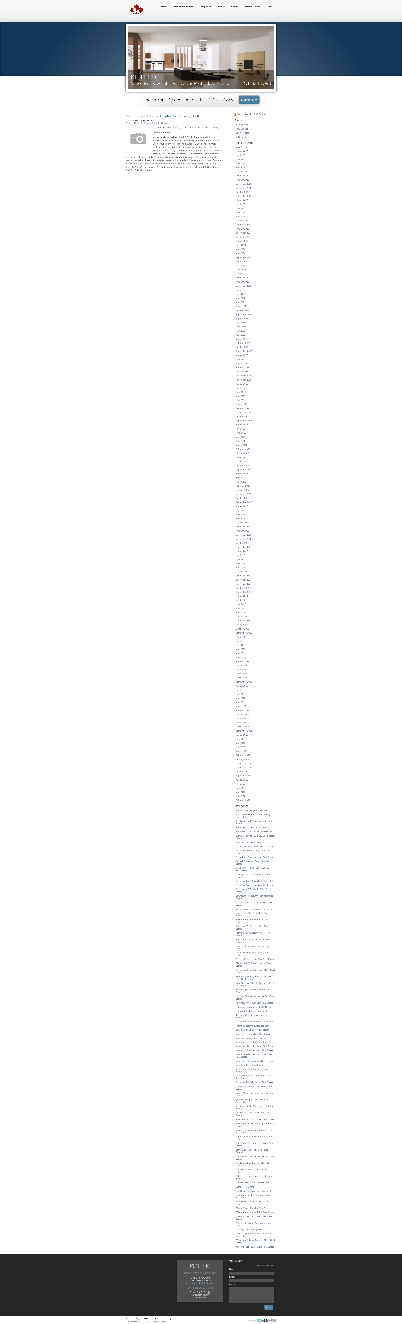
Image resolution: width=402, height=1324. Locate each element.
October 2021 (242, 310)
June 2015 (241, 559)
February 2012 (243, 710)
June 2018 (241, 433)
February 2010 (243, 800)
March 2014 (241, 616)
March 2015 (241, 571)
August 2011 (242, 735)
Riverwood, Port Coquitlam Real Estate (255, 1119)
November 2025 (244, 188)
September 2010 (244, 775)
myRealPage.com (261, 1321)
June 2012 (241, 694)
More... (270, 6)
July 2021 (240, 322)
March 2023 (241, 273)
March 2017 (241, 482)
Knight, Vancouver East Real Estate (253, 1025)
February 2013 (243, 661)
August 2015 (242, 551)
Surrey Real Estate (245, 1187)
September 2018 (244, 420)
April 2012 (241, 702)
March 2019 (241, 404)
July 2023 (240, 265)
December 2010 (244, 763)
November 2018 (244, 412)
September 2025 (244, 196)
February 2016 (243, 526)
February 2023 (243, 277)
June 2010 (241, 788)
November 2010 (244, 767)
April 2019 (241, 400)
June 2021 (241, 326)
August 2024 (242, 241)
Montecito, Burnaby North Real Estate (151, 123)
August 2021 (242, 318)
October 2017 (242, 465)
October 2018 (242, 416)
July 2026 (240, 155)
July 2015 (240, 555)
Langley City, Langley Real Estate (252, 1030)
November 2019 (244, 379)
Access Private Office (159, 1321)
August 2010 (242, 779)
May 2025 (240, 212)
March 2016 (241, 522)
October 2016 (242, 498)
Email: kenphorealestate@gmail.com (200, 1283)
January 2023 (242, 282)
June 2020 (241, 359)
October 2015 (242, 543)
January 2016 (242, 531)
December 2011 (243, 718)
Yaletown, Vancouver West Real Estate (255, 1247)
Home (164, 6)
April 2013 (241, 653)
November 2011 (243, 722)
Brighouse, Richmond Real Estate (252, 827)
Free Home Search (183, 6)
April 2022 (241, 302)
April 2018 (241, 441)
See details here (161, 132)
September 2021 (244, 314)
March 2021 (241, 339)
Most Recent (242, 147)
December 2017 (244, 457)
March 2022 (241, 306)
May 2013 (240, 649)
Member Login (252, 6)
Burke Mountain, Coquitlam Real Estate (255, 831)
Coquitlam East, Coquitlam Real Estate (255, 881)
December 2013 (244, 624)
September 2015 (244, 547)
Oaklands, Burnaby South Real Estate (254, 1082)
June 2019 (241, 392)
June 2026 (241, 159)
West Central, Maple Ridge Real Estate (255, 1212)
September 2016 (244, 502)
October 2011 (242, 726)
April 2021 (241, 335)
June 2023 (241, 269)
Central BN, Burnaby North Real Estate (255, 857)
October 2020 (242, 347)
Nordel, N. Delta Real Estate (249, 1065)
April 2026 (241, 167)
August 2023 (242, 261)
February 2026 (243, 175)
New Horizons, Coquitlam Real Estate (254, 1061)
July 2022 (240, 290)
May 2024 (240, 249)
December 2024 (244, 233)
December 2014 (244, 579)
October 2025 (242, 192)
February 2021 (243, 343)
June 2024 (241, 245)
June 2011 (241, 739)
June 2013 (241, 645)
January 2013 (242, 665)
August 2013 (242, 637)
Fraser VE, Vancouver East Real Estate (255, 959)
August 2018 (242, 424)
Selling (234, 6)
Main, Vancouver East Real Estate (252, 1038)
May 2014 (240, 608)
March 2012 (241, 706)
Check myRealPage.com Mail (137, 1321)
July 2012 (240, 690)
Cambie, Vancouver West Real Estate (254, 846)
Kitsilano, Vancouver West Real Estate (254, 1021)
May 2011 (240, 743)
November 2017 (244, 461)
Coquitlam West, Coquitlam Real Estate (255, 885)
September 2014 (244, 592)
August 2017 (242, 473)
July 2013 (240, 641)
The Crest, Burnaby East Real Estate (254, 1191)
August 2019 (242, 384)
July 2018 (240, 428)
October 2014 (242, 588)
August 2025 (242, 200)
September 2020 (244, 351)
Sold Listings (242, 137)
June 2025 (241, 208)
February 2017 (243, 486)
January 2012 (242, 714)
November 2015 (244, 539)
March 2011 (241, 751)
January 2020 (242, 371)
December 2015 (244, 535)
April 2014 (241, 612)
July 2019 (240, 388)
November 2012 (244, 673)
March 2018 (241, 445)
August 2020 (242, 355)
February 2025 (243, 224)
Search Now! (249, 100)
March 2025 (241, 220)
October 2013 (242, 628)
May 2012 (240, 698)
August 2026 (242, 151)
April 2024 (241, 253)
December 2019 (244, 375)
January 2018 (242, 453)
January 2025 (242, 228)
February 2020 (243, 367)
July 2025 (240, 204)
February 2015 (243, 575)
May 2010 (240, 792)
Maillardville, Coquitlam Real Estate (253, 1034)
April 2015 (241, 567)
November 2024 (244, 237)
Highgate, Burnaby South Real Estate (254, 1007)
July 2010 (240, 784)
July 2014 (240, 600)
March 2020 (241, 363)
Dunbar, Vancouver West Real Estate (254, 909)
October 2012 (242, 677)
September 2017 (244, 469)
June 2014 (241, 604)
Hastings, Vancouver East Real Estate (254, 1003)
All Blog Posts (242, 124)
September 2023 (244, 257)
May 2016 (240, 514)
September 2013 (244, 633)
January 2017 (242, 490)
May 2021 (240, 331)
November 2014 (244, 584)
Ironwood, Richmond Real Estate (252, 1011)
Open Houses (242, 133)
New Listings (242, 128)
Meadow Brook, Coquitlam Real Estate (255, 1042)
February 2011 (243, 755)
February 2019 (243, 408)
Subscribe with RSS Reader (251, 114)
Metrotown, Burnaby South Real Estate (255, 1046)
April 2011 (240, 747)
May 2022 (240, 298)
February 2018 (243, 449)
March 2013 (241, 657)
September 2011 (244, 731)
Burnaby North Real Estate (249, 842)
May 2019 (240, 396)
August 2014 (242, 596)
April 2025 (241, 216)
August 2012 (242, 686)
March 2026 (241, 171)
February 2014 (243, 620)
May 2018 (240, 437)
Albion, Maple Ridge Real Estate (252, 810)
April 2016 (241, 518)
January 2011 (242, 759)
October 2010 (242, 771)
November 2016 (244, 494)
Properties (206, 6)
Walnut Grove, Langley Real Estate (253, 1208)
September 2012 (244, 682)
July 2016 (240, 510)
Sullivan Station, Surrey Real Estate (253, 1182)
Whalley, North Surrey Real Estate (252, 1229)
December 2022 (244, 286)
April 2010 (241, 796)
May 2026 (240, 163)
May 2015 (240, 563)
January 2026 (242, 179)
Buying (221, 6)
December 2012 (244, 669)
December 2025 (244, 184)
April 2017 (241, 477)
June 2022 (241, 294)
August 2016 (242, 506)
